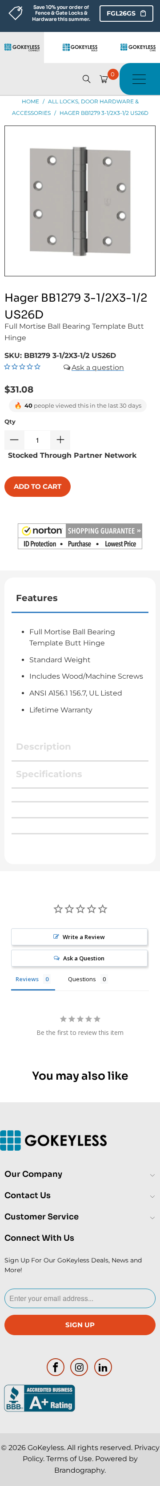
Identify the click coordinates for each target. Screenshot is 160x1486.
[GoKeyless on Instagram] (79, 1367)
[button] (80, 538)
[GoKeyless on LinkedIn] (103, 1367)
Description (43, 746)
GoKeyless (46, 1447)
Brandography (79, 1470)
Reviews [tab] (27, 979)
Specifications (49, 774)
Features (37, 598)
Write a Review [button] (84, 937)
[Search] (86, 79)
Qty (10, 421)
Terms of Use (69, 1459)
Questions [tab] (82, 979)
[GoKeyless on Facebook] (55, 1367)
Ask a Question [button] (83, 958)
